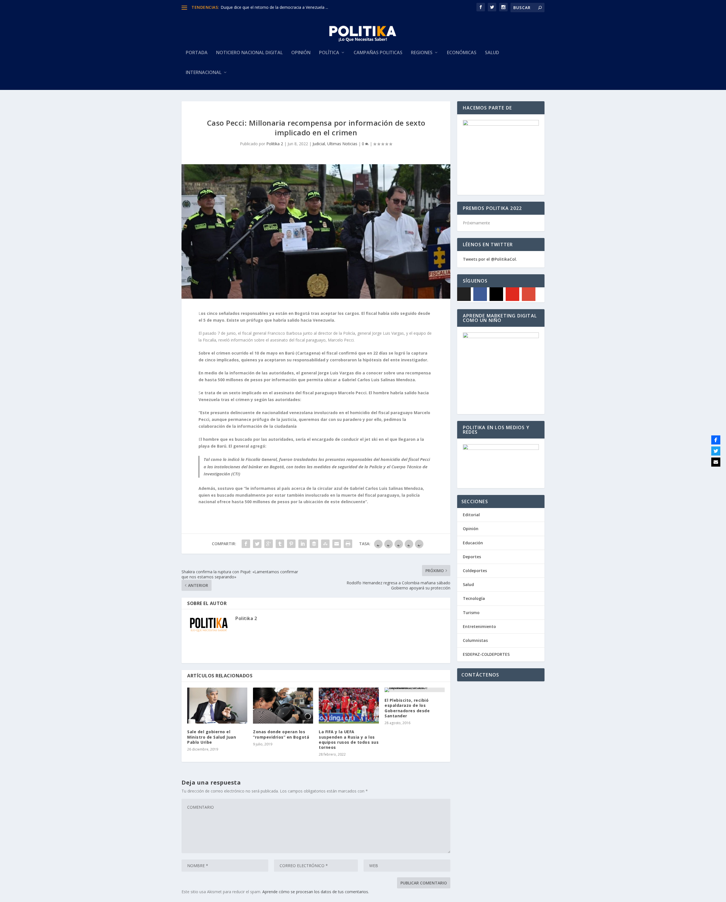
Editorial (471, 514)
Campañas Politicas (378, 53)
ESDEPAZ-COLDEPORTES (486, 654)
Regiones (421, 53)
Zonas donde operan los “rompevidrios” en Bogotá (281, 734)
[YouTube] (512, 294)
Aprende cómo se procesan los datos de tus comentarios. (315, 891)
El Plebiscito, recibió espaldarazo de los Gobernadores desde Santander (407, 707)
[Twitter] (715, 451)
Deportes (472, 556)
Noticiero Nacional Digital (249, 53)
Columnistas (475, 640)
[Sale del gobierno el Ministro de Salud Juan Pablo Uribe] (217, 706)
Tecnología (474, 598)
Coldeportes (475, 570)
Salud (492, 53)
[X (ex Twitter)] (464, 294)
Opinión (301, 53)
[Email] (715, 462)
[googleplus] (528, 294)
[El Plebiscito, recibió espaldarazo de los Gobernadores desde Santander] (415, 690)
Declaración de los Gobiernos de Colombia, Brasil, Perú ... (273, 7)
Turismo (471, 612)
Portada (197, 53)
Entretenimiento (479, 626)
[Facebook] (480, 294)
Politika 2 (274, 143)
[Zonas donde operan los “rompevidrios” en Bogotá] (283, 706)
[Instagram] (496, 294)
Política (329, 53)
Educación (473, 542)
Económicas (461, 53)
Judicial (319, 143)
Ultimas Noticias (342, 143)
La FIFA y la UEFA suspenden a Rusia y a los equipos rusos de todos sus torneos (349, 739)
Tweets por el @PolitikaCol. (490, 259)
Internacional (203, 72)
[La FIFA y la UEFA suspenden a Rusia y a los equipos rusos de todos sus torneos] (349, 706)
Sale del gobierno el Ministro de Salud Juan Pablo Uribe (211, 737)
